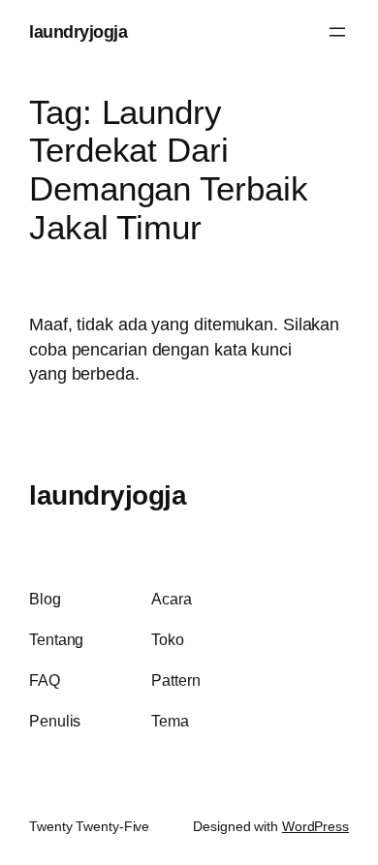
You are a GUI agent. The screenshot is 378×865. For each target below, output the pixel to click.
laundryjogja (78, 31)
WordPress (315, 826)
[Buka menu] (337, 32)
